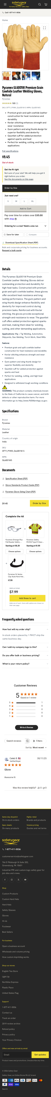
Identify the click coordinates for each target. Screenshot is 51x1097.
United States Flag (10, 993)
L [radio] (24, 201)
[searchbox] (15, 741)
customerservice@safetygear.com (17, 856)
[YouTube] (25, 879)
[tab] (6, 75)
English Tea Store (10, 971)
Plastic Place (7, 987)
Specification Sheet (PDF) (16, 478)
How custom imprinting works (15, 957)
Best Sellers (7, 932)
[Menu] (5, 4)
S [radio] (8, 201)
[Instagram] (11, 879)
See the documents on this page (18, 179)
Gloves (5, 915)
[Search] (40, 4)
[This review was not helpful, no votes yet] (44, 787)
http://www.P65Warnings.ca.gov (32, 400)
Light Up (6, 976)
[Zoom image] (44, 27)
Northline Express (10, 982)
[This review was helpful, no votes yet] (39, 787)
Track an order (9, 1018)
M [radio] (16, 201)
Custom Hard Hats (10, 899)
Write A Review (26, 727)
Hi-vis (4, 921)
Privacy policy (8, 1034)
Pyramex (6, 99)
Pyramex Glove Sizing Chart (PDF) (20, 491)
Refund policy (8, 1029)
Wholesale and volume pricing (16, 951)
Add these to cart (27, 598)
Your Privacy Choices (11, 1040)
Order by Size (39, 503)
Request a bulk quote (11, 250)
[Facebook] (5, 879)
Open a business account (13, 946)
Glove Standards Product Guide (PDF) (22, 485)
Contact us (7, 1012)
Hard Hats (6, 904)
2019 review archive (11, 1023)
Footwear (6, 926)
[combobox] (36, 747)
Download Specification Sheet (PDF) (21, 242)
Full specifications (10, 151)
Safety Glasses (9, 910)
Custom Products (10, 893)
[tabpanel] (25, 47)
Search (5, 1089)
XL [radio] (32, 201)
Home (5, 20)
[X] (18, 879)
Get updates (40, 1054)
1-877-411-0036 (13, 849)
